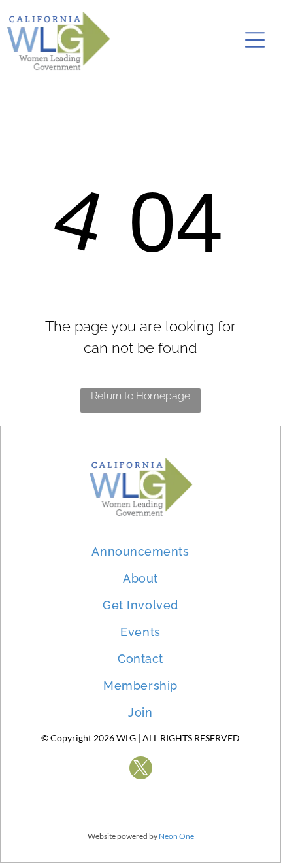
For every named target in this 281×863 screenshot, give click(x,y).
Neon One (176, 836)
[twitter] (140, 769)
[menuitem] (140, 545)
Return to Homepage (140, 396)
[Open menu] (255, 40)
